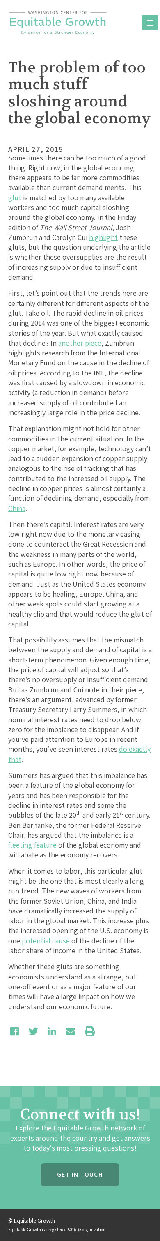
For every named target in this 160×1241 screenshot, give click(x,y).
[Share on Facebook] (14, 1031)
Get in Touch (80, 1174)
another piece (79, 343)
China (16, 508)
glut (14, 197)
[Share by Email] (70, 1031)
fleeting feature (32, 845)
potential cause (46, 940)
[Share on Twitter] (33, 1031)
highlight (103, 237)
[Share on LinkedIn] (52, 1031)
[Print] (90, 1031)
